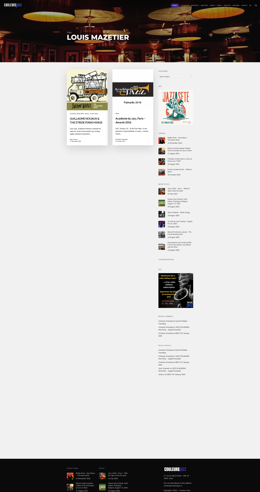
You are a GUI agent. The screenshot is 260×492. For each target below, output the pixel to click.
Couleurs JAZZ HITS (77, 113)
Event (87, 113)
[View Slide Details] (175, 107)
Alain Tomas (74, 139)
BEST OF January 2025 (176, 374)
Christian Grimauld (121, 139)
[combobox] (175, 77)
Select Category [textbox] (165, 76)
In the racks (94, 113)
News (117, 113)
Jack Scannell (163, 368)
